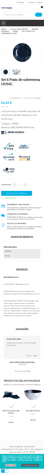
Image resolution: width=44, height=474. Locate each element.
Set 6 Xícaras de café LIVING (11, 412)
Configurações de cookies (30, 465)
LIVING (11, 416)
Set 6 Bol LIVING (33, 411)
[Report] (35, 353)
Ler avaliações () (15, 98)
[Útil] (29, 353)
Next (39, 52)
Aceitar (11, 465)
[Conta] (37, 8)
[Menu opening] (3, 23)
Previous (4, 52)
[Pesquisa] (38, 15)
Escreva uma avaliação (33, 98)
